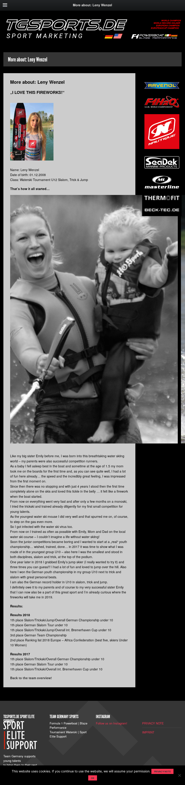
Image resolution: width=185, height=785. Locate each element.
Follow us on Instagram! (111, 723)
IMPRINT (148, 732)
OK (92, 778)
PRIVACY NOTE (153, 723)
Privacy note (162, 771)
